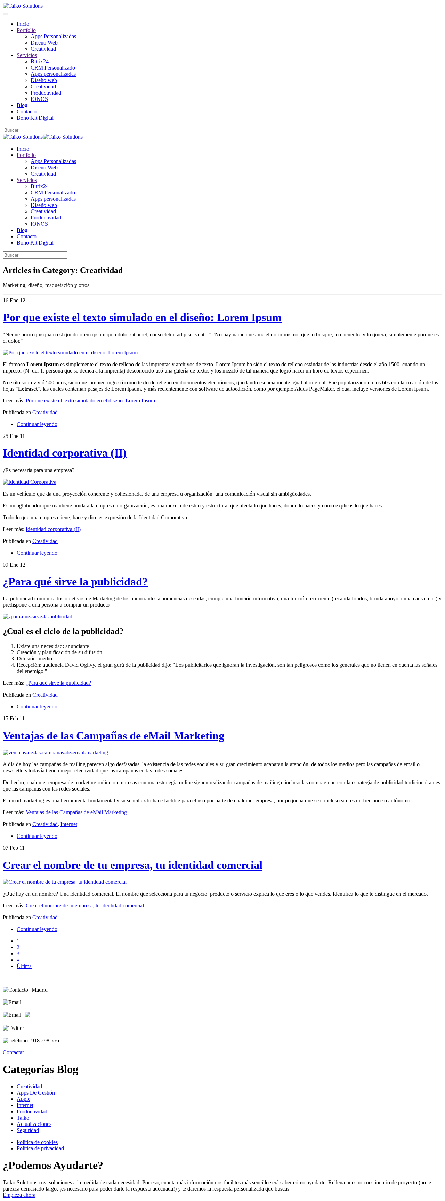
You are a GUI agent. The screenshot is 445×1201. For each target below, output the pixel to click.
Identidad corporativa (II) (65, 453)
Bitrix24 (40, 61)
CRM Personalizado (53, 68)
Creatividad (43, 49)
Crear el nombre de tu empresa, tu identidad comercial (132, 865)
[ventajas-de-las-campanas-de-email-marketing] (55, 752)
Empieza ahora (19, 1195)
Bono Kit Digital (35, 118)
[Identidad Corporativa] (29, 482)
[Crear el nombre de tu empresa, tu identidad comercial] (65, 882)
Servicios (27, 55)
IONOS (39, 99)
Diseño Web (44, 43)
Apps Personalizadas (53, 36)
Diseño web (44, 80)
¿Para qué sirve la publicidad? (75, 581)
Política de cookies (37, 1142)
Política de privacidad (40, 1148)
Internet (68, 824)
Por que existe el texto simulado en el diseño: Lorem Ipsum (142, 317)
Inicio (23, 24)
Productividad (46, 93)
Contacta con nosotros (49, 1002)
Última (24, 966)
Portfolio (26, 30)
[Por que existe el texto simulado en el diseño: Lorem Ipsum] (70, 352)
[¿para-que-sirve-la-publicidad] (37, 616)
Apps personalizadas (53, 74)
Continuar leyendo (37, 424)
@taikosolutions (45, 1028)
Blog (22, 105)
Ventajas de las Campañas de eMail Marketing (113, 735)
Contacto (27, 111)
